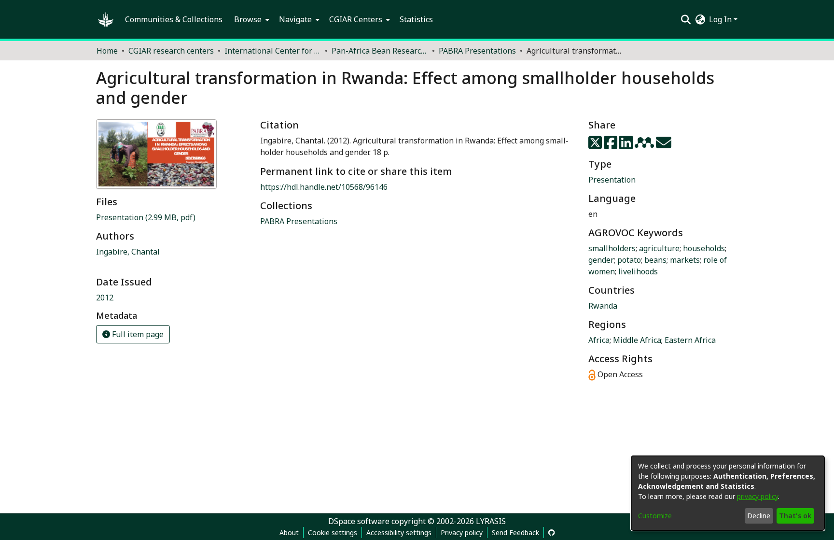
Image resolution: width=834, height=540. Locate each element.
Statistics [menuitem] (416, 19)
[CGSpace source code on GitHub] (551, 532)
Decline (758, 515)
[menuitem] (250, 19)
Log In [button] (721, 19)
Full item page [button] (137, 334)
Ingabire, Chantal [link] (128, 251)
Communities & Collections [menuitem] (173, 19)
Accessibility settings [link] (398, 532)
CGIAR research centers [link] (171, 50)
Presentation (612, 179)
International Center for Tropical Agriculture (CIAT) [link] (272, 50)
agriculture (659, 248)
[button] (105, 19)
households (704, 248)
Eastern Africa (690, 340)
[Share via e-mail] (663, 145)
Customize (655, 515)
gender (601, 260)
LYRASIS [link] (491, 521)
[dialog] (727, 493)
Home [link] (107, 50)
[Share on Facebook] (611, 145)
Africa (599, 340)
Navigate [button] (295, 19)
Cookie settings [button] (332, 532)
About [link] (289, 532)
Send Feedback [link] (515, 532)
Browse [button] (248, 19)
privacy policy (757, 496)
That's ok (795, 515)
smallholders (612, 248)
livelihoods (638, 271)
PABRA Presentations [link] (477, 50)
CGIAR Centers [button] (355, 19)
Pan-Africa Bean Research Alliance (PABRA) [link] (380, 50)
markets (685, 260)
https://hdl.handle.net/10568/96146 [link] (324, 187)
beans (655, 260)
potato (629, 260)
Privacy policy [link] (462, 532)
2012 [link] (104, 297)
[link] (145, 217)
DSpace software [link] (358, 521)
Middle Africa (637, 340)
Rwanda (602, 305)
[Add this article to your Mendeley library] (645, 145)
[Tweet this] (596, 145)
